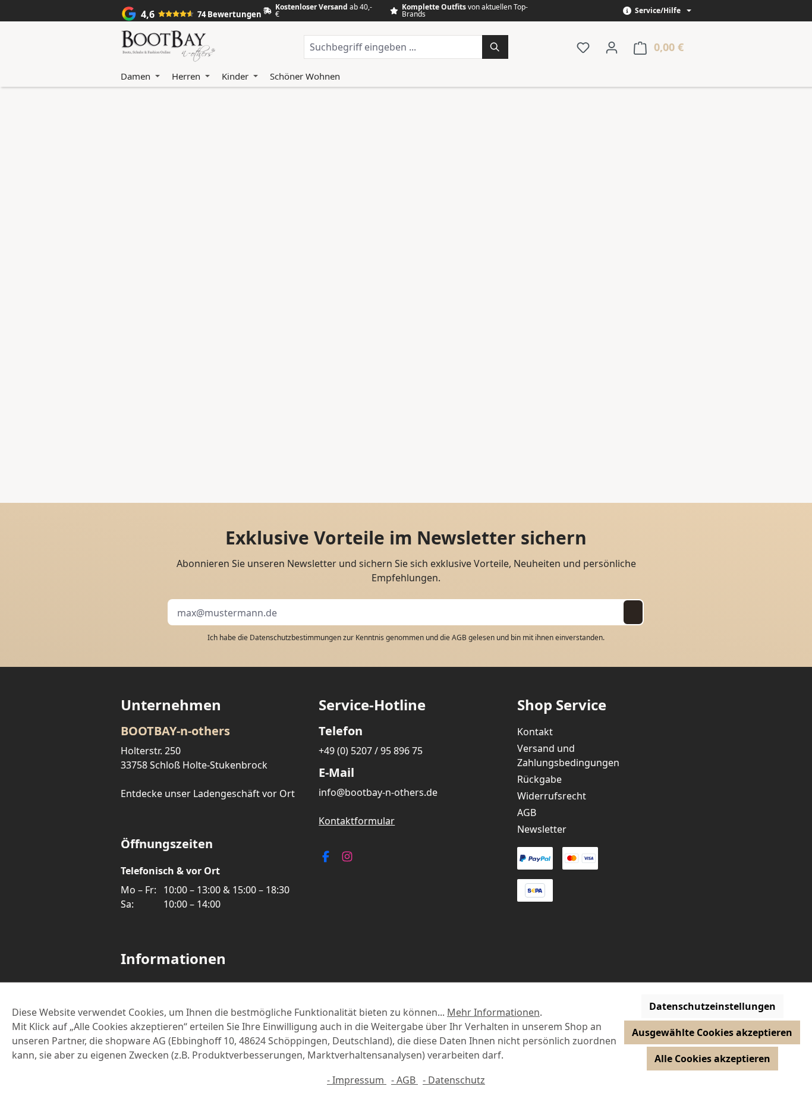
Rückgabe (539, 779)
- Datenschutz (454, 1080)
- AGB (404, 1080)
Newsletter (541, 829)
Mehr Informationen (493, 1012)
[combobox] (393, 47)
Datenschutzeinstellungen (712, 1006)
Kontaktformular (357, 820)
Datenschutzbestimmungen (295, 637)
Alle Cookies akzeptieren (712, 1058)
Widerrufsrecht (551, 795)
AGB (459, 637)
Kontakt (535, 731)
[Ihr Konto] (611, 47)
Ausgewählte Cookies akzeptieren (712, 1032)
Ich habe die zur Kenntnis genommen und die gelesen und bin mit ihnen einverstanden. (406, 637)
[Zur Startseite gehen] (168, 47)
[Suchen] (495, 47)
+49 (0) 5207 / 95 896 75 (371, 750)
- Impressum (356, 1080)
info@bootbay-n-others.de (378, 792)
